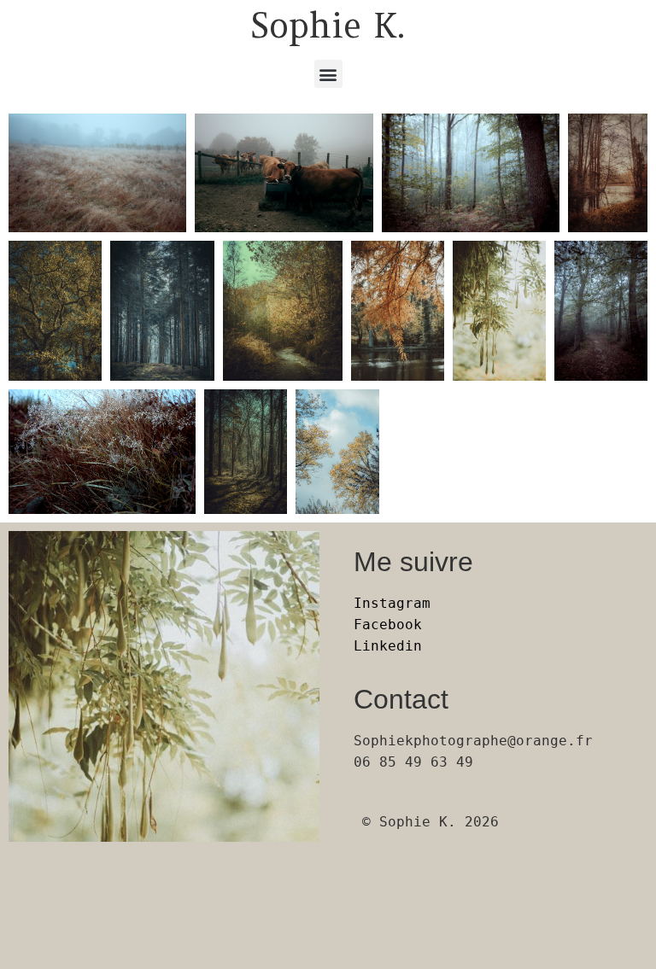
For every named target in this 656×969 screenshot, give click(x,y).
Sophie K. (328, 25)
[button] (328, 74)
